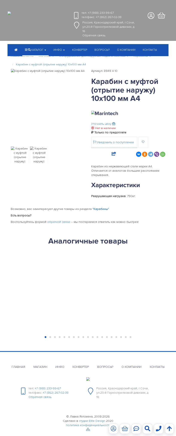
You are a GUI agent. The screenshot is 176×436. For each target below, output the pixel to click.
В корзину (33, 326)
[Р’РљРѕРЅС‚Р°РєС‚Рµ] (138, 154)
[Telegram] (150, 154)
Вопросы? (102, 50)
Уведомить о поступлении (115, 142)
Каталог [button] (37, 50)
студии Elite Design (92, 421)
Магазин (40, 367)
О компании (126, 50)
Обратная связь (93, 35)
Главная (18, 367)
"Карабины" (101, 209)
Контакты (150, 50)
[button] (59, 50)
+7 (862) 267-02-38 (108, 17)
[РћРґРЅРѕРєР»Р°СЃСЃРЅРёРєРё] (144, 154)
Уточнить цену (101, 124)
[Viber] (156, 154)
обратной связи (58, 222)
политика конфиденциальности (88, 425)
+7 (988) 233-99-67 (101, 13)
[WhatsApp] (162, 154)
